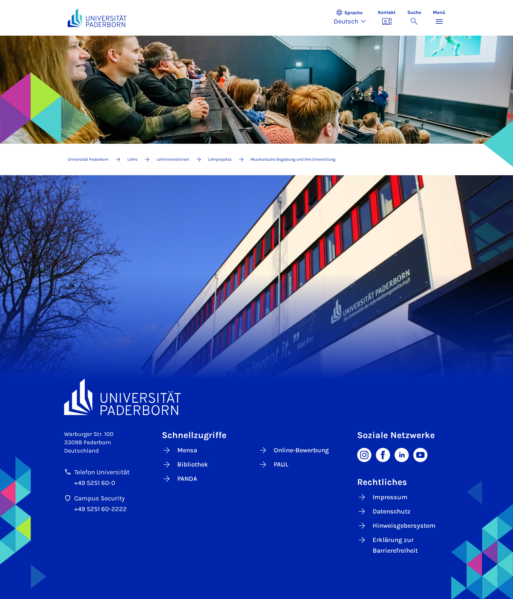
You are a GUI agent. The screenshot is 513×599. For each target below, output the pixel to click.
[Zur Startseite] (97, 18)
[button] (353, 18)
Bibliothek (192, 464)
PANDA (187, 479)
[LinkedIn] (402, 454)
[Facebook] (383, 454)
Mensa (187, 450)
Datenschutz (392, 511)
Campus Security (99, 498)
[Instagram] (364, 454)
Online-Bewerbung (301, 450)
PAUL (281, 464)
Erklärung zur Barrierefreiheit (395, 545)
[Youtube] (420, 454)
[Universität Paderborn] (256, 397)
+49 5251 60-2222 (100, 509)
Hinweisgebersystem (404, 526)
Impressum (390, 497)
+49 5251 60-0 (94, 483)
